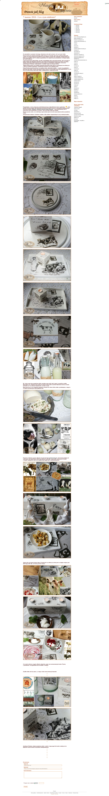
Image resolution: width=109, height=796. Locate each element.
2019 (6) (77, 25)
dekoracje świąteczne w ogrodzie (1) (79, 58)
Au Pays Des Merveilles (79, 114)
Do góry (54, 791)
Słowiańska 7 (76, 111)
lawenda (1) (76, 68)
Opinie (66, 792)
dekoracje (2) (76, 53)
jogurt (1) (76, 64)
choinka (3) (76, 50)
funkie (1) (76, 61)
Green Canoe (77, 108)
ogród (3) (76, 74)
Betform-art (76, 117)
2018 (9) (77, 26)
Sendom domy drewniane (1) (80, 41)
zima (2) (75, 95)
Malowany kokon (77, 113)
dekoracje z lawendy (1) (79, 54)
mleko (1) (76, 70)
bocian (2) (76, 45)
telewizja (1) (76, 88)
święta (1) (76, 98)
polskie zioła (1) (77, 80)
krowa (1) (76, 67)
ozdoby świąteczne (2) (78, 79)
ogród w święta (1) (77, 76)
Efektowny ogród (77, 116)
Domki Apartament (40, 792)
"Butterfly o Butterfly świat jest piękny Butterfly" (43, 109)
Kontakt (60, 792)
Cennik (63, 792)
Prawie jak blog (75, 792)
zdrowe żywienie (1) (78, 94)
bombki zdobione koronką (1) (80, 48)
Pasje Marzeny (52, 792)
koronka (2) (76, 66)
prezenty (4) (76, 82)
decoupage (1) (77, 51)
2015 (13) (78, 30)
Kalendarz (70, 792)
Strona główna (77, 4)
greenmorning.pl (53, 458)
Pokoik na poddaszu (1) (79, 39)
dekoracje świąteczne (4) (79, 56)
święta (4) (76, 96)
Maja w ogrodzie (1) (78, 38)
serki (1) (75, 86)
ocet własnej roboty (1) (78, 73)
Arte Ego (76, 110)
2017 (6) (77, 28)
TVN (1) (75, 42)
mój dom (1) (76, 71)
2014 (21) (78, 32)
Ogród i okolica (46, 792)
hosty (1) (76, 63)
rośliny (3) (76, 85)
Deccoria (76, 119)
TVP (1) (75, 44)
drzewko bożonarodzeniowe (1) (80, 60)
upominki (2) (76, 92)
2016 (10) (78, 29)
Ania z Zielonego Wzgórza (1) (80, 36)
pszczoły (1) (76, 83)
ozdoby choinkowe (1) (78, 77)
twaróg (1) (76, 91)
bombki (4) (76, 47)
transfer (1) (76, 89)
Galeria (56, 792)
